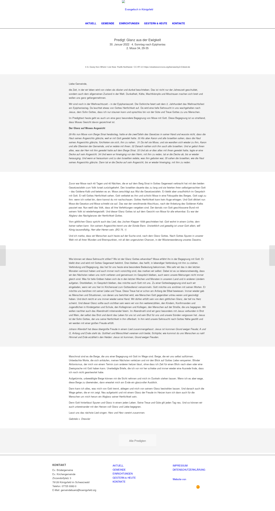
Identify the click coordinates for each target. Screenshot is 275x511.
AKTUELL (118, 465)
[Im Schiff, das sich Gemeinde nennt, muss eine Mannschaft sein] (272, 255)
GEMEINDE (119, 469)
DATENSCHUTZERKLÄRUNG (189, 469)
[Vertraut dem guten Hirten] (3, 255)
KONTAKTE (119, 481)
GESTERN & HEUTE (124, 477)
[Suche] (189, 23)
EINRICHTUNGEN (123, 473)
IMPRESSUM (180, 465)
